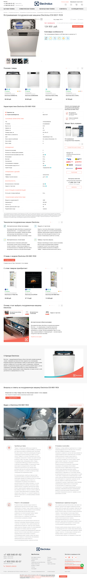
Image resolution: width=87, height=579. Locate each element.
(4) (20, 91)
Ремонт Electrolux (35, 563)
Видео (49, 560)
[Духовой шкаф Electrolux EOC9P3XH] (33, 279)
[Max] (69, 557)
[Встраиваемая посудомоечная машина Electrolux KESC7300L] (53, 79)
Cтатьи (33, 567)
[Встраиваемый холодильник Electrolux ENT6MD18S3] (53, 279)
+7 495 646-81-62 (9, 3)
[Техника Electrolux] (43, 3)
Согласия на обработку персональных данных (44, 576)
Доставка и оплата (35, 557)
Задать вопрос (13, 397)
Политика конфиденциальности (38, 571)
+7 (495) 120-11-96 (74, 182)
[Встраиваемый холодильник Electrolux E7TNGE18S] (13, 279)
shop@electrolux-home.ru (73, 561)
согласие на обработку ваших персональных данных (30, 575)
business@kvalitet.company (73, 564)
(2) (81, 91)
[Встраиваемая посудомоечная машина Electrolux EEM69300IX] (33, 79)
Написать (74, 187)
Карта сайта (67, 571)
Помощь (49, 557)
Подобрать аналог (77, 26)
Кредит (33, 560)
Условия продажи (51, 571)
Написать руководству (74, 567)
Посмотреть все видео (75, 405)
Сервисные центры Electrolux (38, 562)
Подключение (34, 559)
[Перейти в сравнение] (71, 4)
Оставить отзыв (9, 260)
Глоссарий (33, 568)
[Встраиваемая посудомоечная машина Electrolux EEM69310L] (13, 79)
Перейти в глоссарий (36, 336)
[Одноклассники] (72, 557)
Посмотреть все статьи (74, 147)
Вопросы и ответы (51, 559)
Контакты (49, 562)
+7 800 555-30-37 (9, 5)
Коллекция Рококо (77, 8)
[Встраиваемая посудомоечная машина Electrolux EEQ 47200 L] (74, 79)
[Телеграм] (76, 557)
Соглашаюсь (63, 576)
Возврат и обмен (35, 565)
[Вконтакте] (66, 557)
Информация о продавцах (35, 577)
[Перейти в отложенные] (65, 4)
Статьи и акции (65, 1)
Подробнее (74, 172)
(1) (61, 291)
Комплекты (63, 8)
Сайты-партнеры (51, 563)
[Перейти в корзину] (76, 4)
